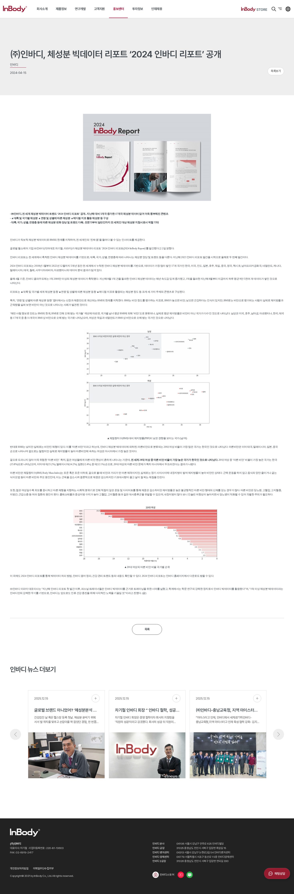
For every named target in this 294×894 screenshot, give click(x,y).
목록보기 (276, 71)
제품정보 (61, 9)
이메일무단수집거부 (43, 868)
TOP (286, 886)
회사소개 (42, 9)
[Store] (254, 9)
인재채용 (156, 9)
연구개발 (80, 9)
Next (278, 734)
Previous (15, 734)
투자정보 (137, 9)
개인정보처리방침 (19, 868)
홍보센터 (118, 9)
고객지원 (99, 9)
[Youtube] (181, 875)
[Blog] (189, 875)
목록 (147, 629)
